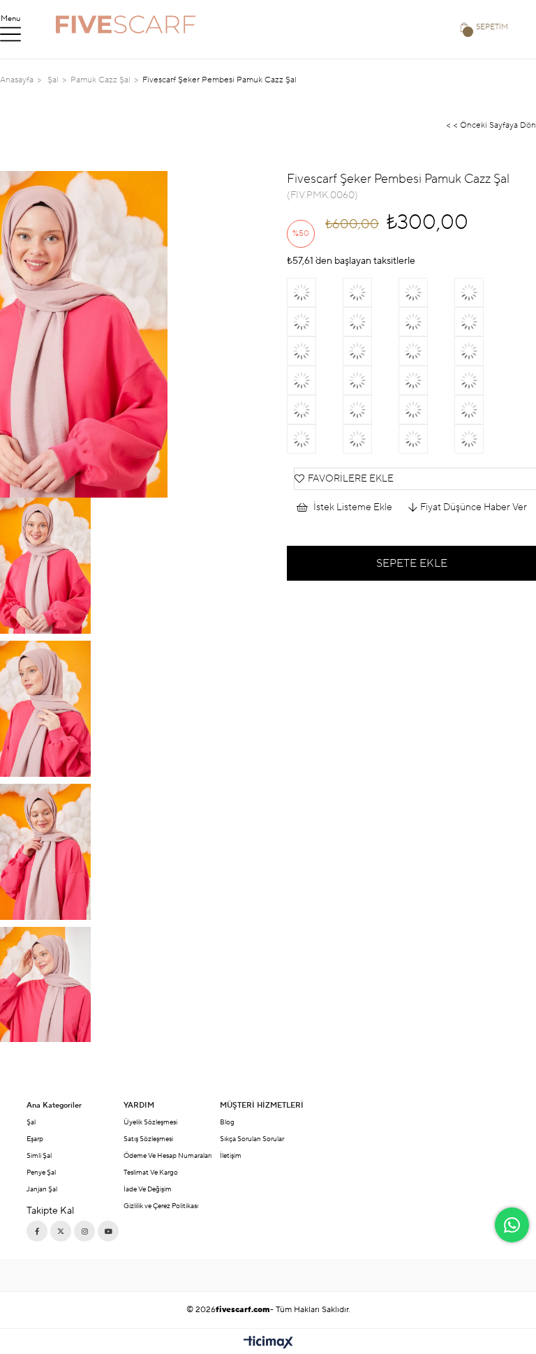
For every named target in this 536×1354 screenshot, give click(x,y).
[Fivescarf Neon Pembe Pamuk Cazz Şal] (426, 321)
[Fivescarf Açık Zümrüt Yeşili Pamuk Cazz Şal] (371, 409)
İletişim (230, 1155)
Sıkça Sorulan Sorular (252, 1138)
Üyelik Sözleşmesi (150, 1121)
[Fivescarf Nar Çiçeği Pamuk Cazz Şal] (426, 351)
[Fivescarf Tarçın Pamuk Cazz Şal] (482, 321)
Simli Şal (39, 1155)
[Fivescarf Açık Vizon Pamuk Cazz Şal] (371, 380)
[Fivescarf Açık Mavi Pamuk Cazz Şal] (482, 351)
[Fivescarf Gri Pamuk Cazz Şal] (315, 439)
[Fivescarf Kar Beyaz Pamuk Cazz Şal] (371, 321)
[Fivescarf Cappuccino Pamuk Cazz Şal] (315, 409)
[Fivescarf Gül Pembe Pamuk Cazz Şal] (426, 439)
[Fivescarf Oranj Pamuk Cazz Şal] (482, 439)
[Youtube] (108, 1231)
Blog (227, 1121)
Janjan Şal (42, 1188)
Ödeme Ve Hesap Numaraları (167, 1155)
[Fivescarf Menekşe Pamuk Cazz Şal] (371, 439)
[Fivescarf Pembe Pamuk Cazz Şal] (426, 380)
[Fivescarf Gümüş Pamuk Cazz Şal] (315, 380)
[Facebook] (37, 1231)
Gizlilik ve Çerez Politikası (161, 1205)
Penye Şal (41, 1172)
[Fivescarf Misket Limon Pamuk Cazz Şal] (371, 292)
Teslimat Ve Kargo (151, 1172)
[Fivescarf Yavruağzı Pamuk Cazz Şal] (482, 292)
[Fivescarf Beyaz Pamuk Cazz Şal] (315, 321)
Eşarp (35, 1138)
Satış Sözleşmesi (148, 1138)
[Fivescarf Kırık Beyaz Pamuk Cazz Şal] (482, 409)
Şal (31, 1121)
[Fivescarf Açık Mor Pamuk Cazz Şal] (482, 380)
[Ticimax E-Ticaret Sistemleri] (268, 1343)
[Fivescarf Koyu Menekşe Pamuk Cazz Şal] (315, 351)
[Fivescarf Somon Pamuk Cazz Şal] (315, 292)
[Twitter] (60, 1231)
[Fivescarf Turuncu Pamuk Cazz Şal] (426, 292)
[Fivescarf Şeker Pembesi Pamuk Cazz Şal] (371, 351)
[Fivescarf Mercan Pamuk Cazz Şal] (426, 409)
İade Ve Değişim (148, 1188)
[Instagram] (84, 1231)
